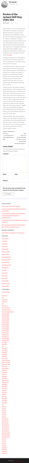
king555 (4, 406)
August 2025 (5, 267)
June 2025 (4, 273)
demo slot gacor (6, 362)
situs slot (4, 374)
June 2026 (4, 243)
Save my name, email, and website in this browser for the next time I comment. (14, 189)
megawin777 (5, 332)
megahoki (4, 370)
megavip (4, 390)
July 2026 (4, 241)
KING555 (4, 447)
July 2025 (4, 270)
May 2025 (4, 275)
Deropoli (12, 2)
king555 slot (5, 418)
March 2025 (5, 280)
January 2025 (5, 286)
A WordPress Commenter (9, 232)
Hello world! (21, 232)
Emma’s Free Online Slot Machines (11, 206)
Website (5, 180)
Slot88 (10, 55)
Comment (6, 154)
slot (3, 297)
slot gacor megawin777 (8, 311)
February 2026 (6, 251)
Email (16, 174)
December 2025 (6, 257)
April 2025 (5, 278)
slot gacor (4, 295)
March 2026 (5, 249)
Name (5, 174)
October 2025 (5, 262)
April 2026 (5, 246)
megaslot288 (5, 313)
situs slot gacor (6, 307)
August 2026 (5, 238)
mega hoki (4, 378)
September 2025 (6, 265)
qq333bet (4, 384)
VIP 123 (4, 439)
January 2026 (5, 254)
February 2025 (6, 283)
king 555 (4, 412)
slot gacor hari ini (6, 309)
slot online (4, 299)
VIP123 (4, 443)
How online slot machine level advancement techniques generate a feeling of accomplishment (13, 215)
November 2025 (6, 259)
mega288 (4, 352)
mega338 (4, 342)
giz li (13, 23)
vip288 (4, 394)
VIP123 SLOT (5, 424)
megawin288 (5, 324)
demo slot (4, 366)
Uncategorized (11, 131)
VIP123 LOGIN (6, 433)
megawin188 (5, 368)
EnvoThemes (17, 460)
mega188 (4, 398)
